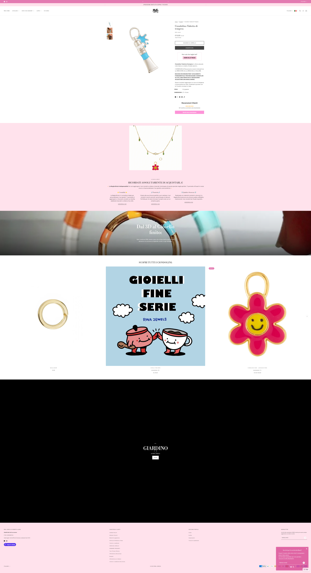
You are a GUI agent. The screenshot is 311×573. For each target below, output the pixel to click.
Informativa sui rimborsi (115, 559)
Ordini (190, 532)
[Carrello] (306, 11)
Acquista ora (189, 48)
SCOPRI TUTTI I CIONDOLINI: (155, 262)
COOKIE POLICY (113, 532)
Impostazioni (192, 537)
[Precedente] (143, 1)
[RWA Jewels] (155, 11)
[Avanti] (168, 1)
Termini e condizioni (114, 543)
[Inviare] (304, 563)
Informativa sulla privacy (115, 553)
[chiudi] (306, 549)
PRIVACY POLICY (113, 535)
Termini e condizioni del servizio (117, 561)
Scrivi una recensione (189, 112)
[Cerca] (300, 11)
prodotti (181, 21)
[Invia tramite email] (182, 97)
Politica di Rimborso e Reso (116, 540)
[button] (184, 97)
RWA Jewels (178, 32)
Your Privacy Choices (114, 551)
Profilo (190, 535)
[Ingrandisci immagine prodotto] (143, 50)
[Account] (303, 11)
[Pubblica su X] (178, 97)
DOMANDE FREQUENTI (114, 548)
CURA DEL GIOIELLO (114, 545)
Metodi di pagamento (114, 537)
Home (176, 21)
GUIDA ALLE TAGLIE (189, 57)
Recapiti (111, 556)
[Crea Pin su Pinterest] (180, 97)
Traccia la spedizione (194, 540)
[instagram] (7, 1)
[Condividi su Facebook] (175, 97)
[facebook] (4, 1)
